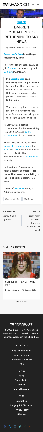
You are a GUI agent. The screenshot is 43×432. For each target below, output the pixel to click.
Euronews (12, 68)
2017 (15, 149)
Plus (21, 364)
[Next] (37, 276)
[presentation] (21, 265)
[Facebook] (5, 426)
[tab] (17, 301)
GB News (8, 72)
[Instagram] (15, 426)
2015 (6, 149)
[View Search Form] (33, 4)
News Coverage (21, 355)
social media (17, 79)
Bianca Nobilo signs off (9, 215)
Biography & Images (21, 350)
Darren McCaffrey (13, 54)
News (21, 375)
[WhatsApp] (25, 426)
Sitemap (21, 414)
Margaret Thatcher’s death (17, 146)
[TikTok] (20, 426)
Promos (21, 384)
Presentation (21, 380)
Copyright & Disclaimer (21, 405)
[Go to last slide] (6, 276)
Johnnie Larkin (14, 47)
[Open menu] (38, 4)
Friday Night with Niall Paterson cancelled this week (33, 220)
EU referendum (30, 156)
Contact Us (21, 401)
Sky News (21, 22)
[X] (10, 426)
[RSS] (30, 426)
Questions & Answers (21, 359)
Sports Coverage (21, 389)
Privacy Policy (22, 409)
